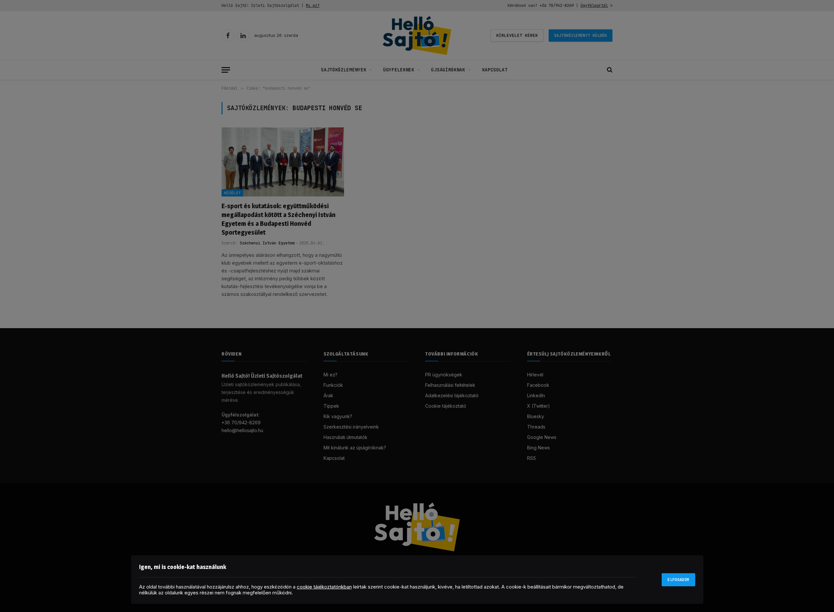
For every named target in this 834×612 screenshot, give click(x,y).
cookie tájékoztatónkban (324, 587)
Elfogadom (678, 579)
